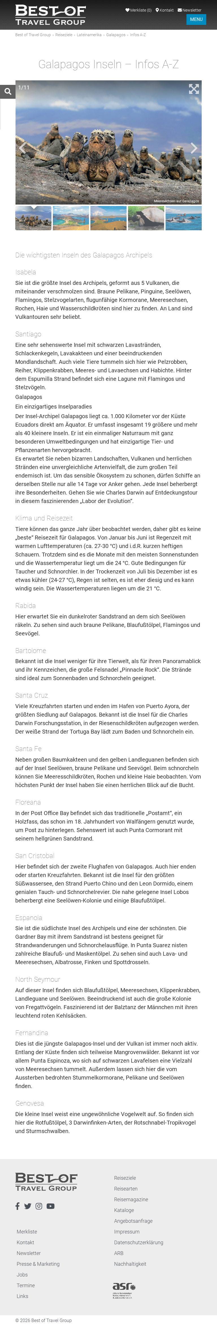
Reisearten (126, 1189)
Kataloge (124, 1210)
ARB (118, 1253)
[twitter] (27, 1206)
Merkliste (140, 10)
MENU (196, 19)
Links (22, 1296)
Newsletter (191, 10)
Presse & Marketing (38, 1264)
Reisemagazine (131, 1199)
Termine (26, 1285)
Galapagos (115, 35)
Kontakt (166, 10)
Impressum (127, 1232)
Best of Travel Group (33, 35)
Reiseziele (63, 35)
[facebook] (17, 1206)
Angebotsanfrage (133, 1221)
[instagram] (39, 1206)
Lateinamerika (89, 35)
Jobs (22, 1275)
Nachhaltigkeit (130, 1264)
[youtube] (50, 1206)
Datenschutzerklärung (138, 1242)
